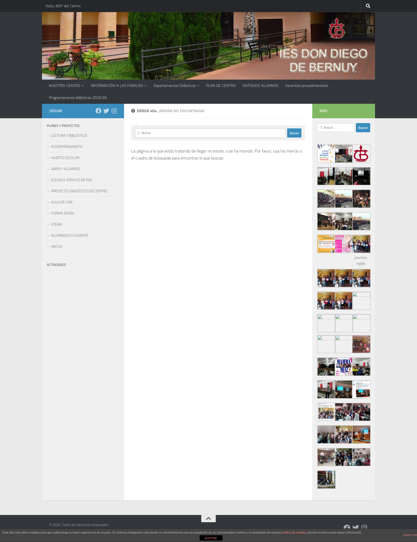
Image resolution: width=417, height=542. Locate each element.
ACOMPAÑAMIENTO (67, 147)
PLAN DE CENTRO (221, 85)
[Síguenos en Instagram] (114, 111)
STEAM (56, 224)
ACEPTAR (211, 538)
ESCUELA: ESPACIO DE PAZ (71, 180)
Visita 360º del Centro (63, 6)
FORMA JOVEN (62, 213)
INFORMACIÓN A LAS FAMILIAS (117, 85)
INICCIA (57, 246)
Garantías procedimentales (306, 85)
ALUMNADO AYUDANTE (69, 235)
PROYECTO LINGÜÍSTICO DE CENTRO (79, 191)
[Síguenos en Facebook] (98, 111)
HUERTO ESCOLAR (65, 158)
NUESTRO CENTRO (64, 85)
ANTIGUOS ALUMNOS (260, 85)
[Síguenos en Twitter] (106, 111)
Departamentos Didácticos (174, 85)
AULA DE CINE (62, 202)
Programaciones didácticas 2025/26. (78, 97)
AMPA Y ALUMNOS (65, 169)
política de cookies (294, 532)
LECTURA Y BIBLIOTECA (69, 135)
